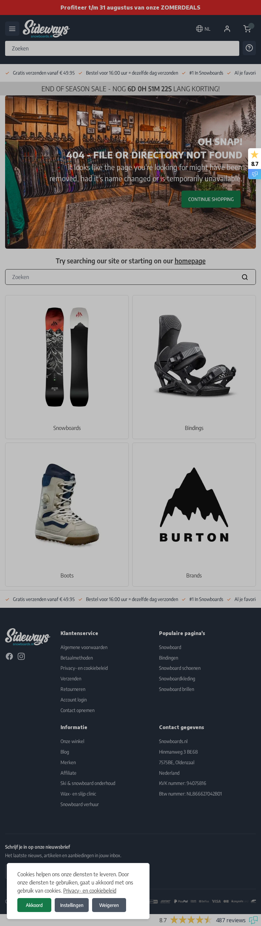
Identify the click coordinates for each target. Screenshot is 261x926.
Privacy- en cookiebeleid (89, 890)
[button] (130, 463)
